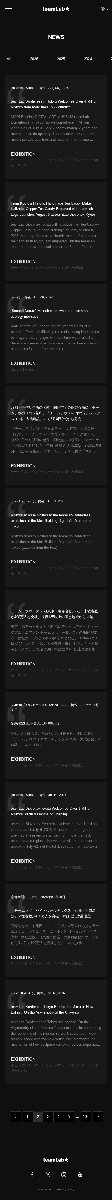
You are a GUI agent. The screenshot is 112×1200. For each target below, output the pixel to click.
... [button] (77, 1116)
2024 (88, 59)
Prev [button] (16, 1116)
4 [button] (58, 1116)
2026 (34, 59)
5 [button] (69, 1116)
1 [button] (27, 1116)
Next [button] (98, 1116)
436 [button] (86, 1116)
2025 (61, 59)
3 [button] (48, 1116)
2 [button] (38, 1116)
